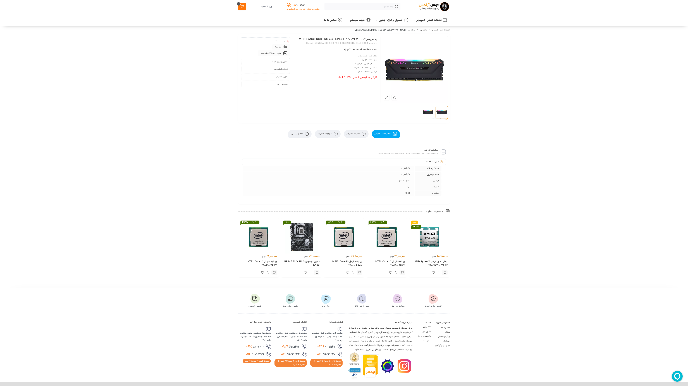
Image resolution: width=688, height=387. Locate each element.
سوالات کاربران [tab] (325, 134)
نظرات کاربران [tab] (353, 134)
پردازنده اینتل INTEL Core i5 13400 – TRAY (347, 263)
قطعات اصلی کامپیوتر (441, 30)
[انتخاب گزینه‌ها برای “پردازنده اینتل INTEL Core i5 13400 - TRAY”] (359, 272)
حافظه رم (424, 30)
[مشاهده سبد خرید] (242, 6)
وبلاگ (447, 332)
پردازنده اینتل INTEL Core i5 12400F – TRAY (262, 263)
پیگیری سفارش (444, 336)
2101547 (326, 346)
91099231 (254, 354)
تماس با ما (445, 327)
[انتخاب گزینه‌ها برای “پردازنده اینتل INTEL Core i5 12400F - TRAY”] (274, 272)
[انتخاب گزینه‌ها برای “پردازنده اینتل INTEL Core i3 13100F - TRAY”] (402, 272)
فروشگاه (446, 341)
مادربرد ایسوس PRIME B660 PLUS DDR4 (301, 263)
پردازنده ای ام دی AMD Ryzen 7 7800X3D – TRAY (431, 263)
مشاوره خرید (426, 331)
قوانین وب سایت (424, 336)
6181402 (291, 346)
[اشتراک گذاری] (394, 97)
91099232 (290, 354)
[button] (316, 272)
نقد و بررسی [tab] (297, 134)
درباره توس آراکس (442, 345)
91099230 (326, 354)
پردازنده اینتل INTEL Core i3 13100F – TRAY (390, 263)
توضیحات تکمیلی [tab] (383, 134)
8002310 (255, 346)
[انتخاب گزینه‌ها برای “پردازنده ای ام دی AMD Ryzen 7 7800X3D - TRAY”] (445, 272)
